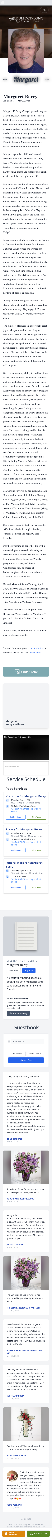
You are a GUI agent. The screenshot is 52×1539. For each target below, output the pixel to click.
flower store (34, 652)
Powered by (12, 767)
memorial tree (37, 648)
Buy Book (29, 970)
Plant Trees (36, 817)
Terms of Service (33, 1527)
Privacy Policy (18, 1527)
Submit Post (26, 1060)
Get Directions (15, 817)
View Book (13, 970)
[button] (26, 1167)
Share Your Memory (18, 1013)
